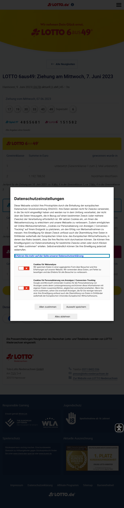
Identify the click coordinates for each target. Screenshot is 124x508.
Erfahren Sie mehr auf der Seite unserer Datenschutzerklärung (49, 255)
